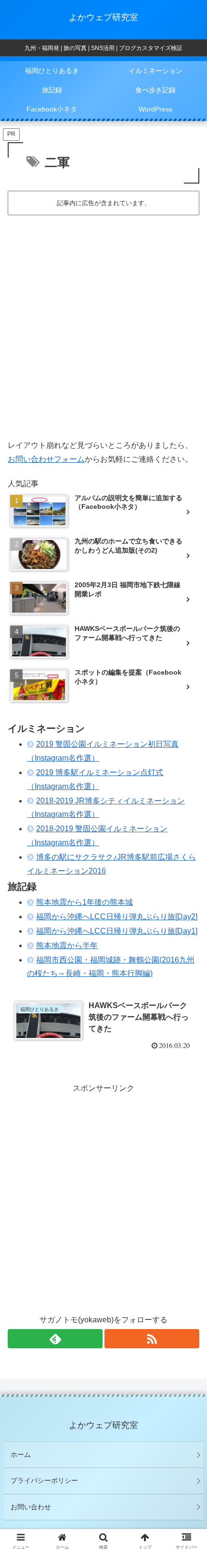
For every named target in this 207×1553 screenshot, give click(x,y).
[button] (187, 1287)
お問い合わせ (31, 1507)
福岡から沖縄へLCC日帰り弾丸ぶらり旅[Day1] (116, 931)
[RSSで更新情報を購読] (151, 1338)
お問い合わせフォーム (46, 459)
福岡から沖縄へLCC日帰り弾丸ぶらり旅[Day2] (116, 916)
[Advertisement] (103, 324)
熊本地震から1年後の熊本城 (84, 902)
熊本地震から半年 (67, 945)
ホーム (21, 1454)
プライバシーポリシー (44, 1480)
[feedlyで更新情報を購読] (55, 1338)
